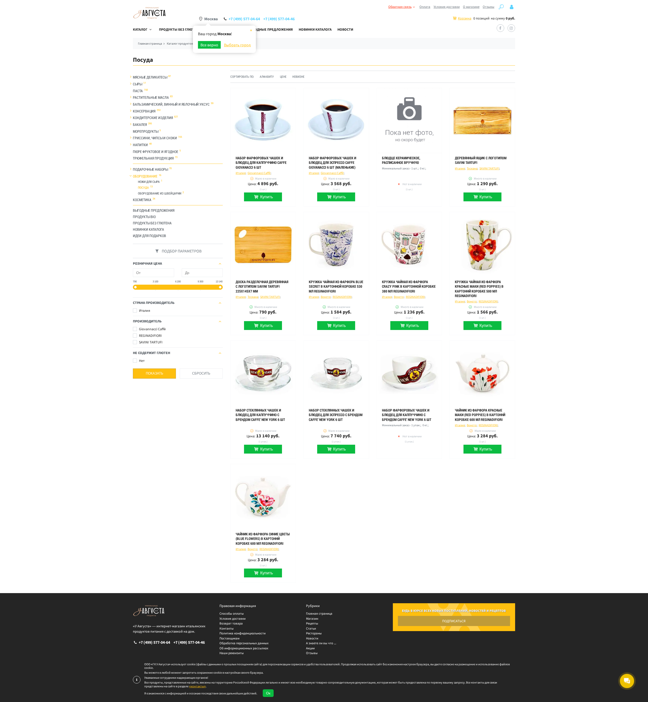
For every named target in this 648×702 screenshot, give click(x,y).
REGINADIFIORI (150, 335)
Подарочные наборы (150, 169)
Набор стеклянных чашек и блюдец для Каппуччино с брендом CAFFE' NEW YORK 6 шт (260, 415)
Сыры (137, 84)
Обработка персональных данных (244, 643)
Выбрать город (237, 44)
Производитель (147, 321)
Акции (310, 648)
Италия (144, 310)
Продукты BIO (144, 217)
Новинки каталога (315, 29)
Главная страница (319, 613)
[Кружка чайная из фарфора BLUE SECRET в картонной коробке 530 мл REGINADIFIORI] (336, 244)
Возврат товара (231, 623)
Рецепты (312, 623)
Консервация (144, 111)
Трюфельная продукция (153, 158)
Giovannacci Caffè (152, 329)
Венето (326, 297)
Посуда (143, 187)
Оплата (424, 7)
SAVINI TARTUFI (150, 342)
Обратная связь (400, 7)
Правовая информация (237, 605)
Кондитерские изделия (153, 118)
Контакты (226, 628)
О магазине (471, 7)
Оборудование (145, 176)
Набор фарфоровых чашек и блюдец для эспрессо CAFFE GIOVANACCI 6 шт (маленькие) (332, 162)
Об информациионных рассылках (243, 648)
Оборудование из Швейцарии (159, 193)
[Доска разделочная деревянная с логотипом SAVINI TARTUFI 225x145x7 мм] (263, 244)
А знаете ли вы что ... (321, 643)
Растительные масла (151, 97)
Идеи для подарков (149, 236)
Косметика (142, 200)
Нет (141, 360)
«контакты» (197, 686)
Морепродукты (145, 131)
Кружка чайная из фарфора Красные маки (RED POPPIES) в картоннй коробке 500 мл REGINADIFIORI (479, 289)
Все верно (209, 44)
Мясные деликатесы (150, 77)
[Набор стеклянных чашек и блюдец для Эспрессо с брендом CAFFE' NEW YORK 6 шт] (336, 373)
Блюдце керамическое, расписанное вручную (401, 160)
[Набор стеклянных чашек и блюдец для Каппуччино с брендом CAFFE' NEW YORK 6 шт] (263, 373)
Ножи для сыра (149, 182)
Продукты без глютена (179, 29)
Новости (345, 29)
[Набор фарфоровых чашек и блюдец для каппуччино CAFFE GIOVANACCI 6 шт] (263, 120)
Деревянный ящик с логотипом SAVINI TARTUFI (481, 160)
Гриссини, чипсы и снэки (155, 138)
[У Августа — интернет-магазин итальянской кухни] (149, 13)
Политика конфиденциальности (242, 633)
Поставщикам (229, 638)
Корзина (464, 18)
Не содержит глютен (151, 352)
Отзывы (488, 7)
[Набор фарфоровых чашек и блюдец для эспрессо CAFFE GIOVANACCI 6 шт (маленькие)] (336, 120)
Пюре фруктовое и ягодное (155, 151)
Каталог (140, 29)
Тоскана (472, 168)
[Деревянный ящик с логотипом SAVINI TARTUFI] (482, 120)
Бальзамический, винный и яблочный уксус (171, 104)
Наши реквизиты (231, 653)
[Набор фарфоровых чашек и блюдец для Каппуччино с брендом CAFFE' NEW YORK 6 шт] (409, 373)
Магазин (312, 618)
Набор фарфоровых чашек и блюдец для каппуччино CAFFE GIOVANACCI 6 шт (261, 162)
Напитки (140, 145)
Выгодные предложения (270, 29)
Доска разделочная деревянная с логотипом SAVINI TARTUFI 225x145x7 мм (262, 286)
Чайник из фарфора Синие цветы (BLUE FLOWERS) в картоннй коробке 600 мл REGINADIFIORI (263, 538)
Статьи (311, 628)
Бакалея (140, 125)
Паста (138, 91)
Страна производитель (153, 302)
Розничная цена (147, 263)
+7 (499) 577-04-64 (244, 18)
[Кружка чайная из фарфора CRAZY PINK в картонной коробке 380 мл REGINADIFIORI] (409, 244)
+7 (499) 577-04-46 (279, 18)
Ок (268, 693)
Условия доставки (447, 7)
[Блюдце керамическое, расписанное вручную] (409, 120)
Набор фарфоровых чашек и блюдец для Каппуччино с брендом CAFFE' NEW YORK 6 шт (406, 415)
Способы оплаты (231, 613)
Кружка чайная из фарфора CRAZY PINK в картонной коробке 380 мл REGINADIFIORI (409, 286)
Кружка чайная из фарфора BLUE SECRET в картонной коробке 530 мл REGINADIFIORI (336, 286)
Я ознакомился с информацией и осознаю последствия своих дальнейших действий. (200, 693)
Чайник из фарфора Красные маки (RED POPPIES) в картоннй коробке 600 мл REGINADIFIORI (480, 415)
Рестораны (314, 633)
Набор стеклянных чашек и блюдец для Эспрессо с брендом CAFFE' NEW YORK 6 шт (335, 415)
